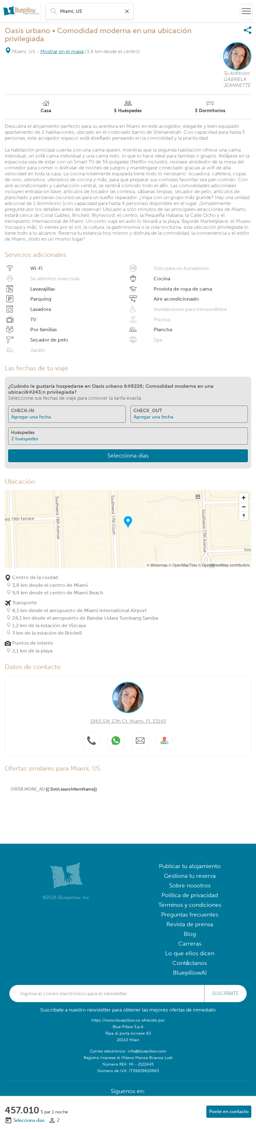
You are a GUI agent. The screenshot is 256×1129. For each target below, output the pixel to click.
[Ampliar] (243, 497)
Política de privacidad (189, 895)
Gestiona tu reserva (190, 875)
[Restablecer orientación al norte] (243, 515)
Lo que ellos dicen (189, 953)
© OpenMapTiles (183, 564)
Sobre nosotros (189, 885)
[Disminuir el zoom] (243, 506)
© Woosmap (157, 564)
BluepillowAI (190, 972)
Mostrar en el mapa (62, 51)
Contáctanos (189, 963)
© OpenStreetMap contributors (224, 564)
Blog (190, 933)
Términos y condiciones (189, 904)
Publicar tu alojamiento (190, 866)
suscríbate (225, 993)
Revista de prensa (189, 924)
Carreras (189, 943)
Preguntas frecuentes (189, 914)
